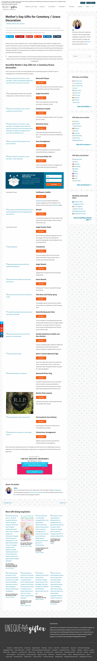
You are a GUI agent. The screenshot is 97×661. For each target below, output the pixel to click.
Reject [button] (93, 2)
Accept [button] (88, 2)
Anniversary (8, 597)
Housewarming (78, 135)
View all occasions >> (83, 144)
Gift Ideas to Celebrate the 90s (41, 597)
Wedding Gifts (59, 656)
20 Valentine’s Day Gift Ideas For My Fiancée (26, 602)
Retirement (77, 138)
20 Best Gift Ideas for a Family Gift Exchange (42, 549)
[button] (42, 7)
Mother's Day (15, 23)
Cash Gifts (57, 648)
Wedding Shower (78, 140)
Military (76, 171)
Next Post (63, 503)
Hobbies (76, 169)
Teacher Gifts (27, 656)
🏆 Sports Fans (76, 180)
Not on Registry (78, 206)
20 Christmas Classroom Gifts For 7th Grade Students (11, 565)
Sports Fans (9, 656)
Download (34, 471)
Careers (76, 161)
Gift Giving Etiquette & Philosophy (41, 650)
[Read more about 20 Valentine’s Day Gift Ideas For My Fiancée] (27, 585)
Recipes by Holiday (61, 654)
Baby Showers (78, 126)
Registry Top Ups (78, 209)
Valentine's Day (27, 605)
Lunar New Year (78, 83)
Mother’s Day (77, 90)
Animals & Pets (78, 159)
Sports (75, 178)
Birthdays (38, 599)
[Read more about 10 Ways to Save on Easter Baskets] (57, 585)
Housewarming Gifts (69, 652)
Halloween (76, 97)
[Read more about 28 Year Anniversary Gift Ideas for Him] (12, 582)
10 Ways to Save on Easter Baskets (56, 601)
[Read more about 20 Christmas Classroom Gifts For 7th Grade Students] (12, 538)
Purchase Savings (31, 654)
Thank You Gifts (37, 656)
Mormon (76, 173)
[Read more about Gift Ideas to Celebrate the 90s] (42, 583)
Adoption (76, 121)
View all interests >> (84, 185)
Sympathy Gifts (18, 656)
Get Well (76, 131)
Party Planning (21, 654)
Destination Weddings (84, 648)
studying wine (57, 490)
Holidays (8, 23)
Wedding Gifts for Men (80, 213)
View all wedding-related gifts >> (82, 219)
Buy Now (41, 82)
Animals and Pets (18, 648)
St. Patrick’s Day (78, 85)
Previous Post (7, 503)
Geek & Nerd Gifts (19, 650)
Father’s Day (77, 93)
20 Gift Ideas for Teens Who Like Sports (55, 540)
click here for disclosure (73, 636)
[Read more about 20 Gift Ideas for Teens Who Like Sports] (57, 526)
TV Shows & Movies (48, 656)
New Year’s (77, 102)
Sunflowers (39, 200)
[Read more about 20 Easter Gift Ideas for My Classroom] (27, 528)
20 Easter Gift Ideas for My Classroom (26, 543)
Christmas (8, 568)
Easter (26, 546)
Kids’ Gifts (79, 652)
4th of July (77, 95)
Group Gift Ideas (78, 201)
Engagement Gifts (79, 204)
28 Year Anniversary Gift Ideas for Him (12, 594)
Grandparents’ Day (64, 650)
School (75, 176)
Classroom (23, 546)
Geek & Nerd (77, 166)
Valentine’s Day (78, 81)
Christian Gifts (65, 648)
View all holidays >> (84, 106)
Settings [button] (83, 2)
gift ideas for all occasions (35, 492)
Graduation (77, 133)
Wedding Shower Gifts (80, 211)
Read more (88, 41)
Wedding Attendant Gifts (71, 656)
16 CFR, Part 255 (33, 30)
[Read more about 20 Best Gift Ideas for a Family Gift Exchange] (42, 530)
